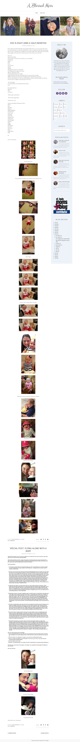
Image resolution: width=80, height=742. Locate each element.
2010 (56, 258)
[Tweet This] (41, 539)
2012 (56, 254)
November (58, 237)
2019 (56, 225)
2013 (56, 253)
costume (56, 107)
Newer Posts (12, 733)
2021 (56, 222)
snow (61, 116)
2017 (56, 229)
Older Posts (44, 733)
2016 (56, 230)
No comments (11, 540)
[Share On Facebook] (43, 539)
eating (61, 107)
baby (61, 104)
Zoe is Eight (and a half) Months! (28, 43)
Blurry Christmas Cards (64, 181)
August (57, 246)
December (58, 235)
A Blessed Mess (40, 5)
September (58, 245)
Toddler (66, 116)
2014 (56, 234)
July (56, 248)
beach (65, 104)
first (65, 107)
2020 (56, 224)
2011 (55, 256)
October (57, 243)
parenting (63, 113)
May (57, 251)
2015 (56, 232)
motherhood (56, 113)
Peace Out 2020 (62, 150)
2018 (56, 227)
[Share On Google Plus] (46, 539)
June (57, 249)
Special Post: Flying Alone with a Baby (28, 549)
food (55, 110)
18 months (56, 104)
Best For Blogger (46, 740)
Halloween (60, 110)
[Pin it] (48, 539)
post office (56, 116)
